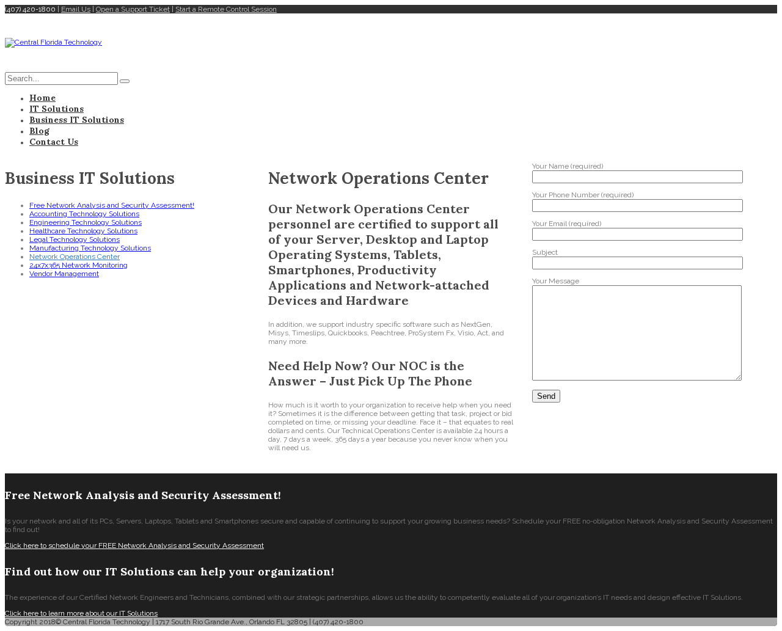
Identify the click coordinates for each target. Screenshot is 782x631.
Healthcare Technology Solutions (83, 231)
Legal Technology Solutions (74, 239)
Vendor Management (64, 273)
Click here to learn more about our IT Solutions (81, 613)
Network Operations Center (74, 256)
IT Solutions (56, 108)
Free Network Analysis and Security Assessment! (111, 205)
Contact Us (53, 141)
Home (42, 97)
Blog (39, 130)
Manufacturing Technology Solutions (90, 248)
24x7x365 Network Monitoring (78, 265)
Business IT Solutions (76, 119)
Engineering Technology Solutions (85, 222)
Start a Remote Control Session (226, 9)
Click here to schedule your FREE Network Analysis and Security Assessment (134, 545)
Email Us (75, 9)
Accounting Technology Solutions (84, 214)
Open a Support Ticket (133, 9)
